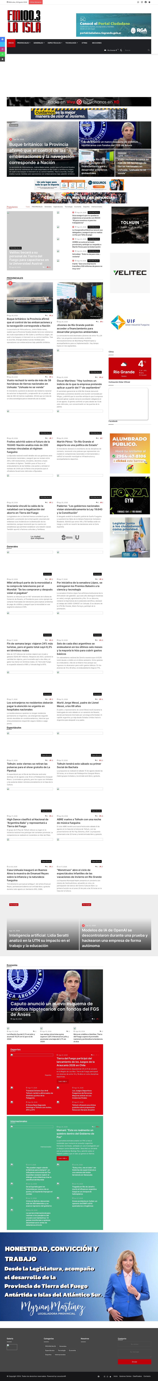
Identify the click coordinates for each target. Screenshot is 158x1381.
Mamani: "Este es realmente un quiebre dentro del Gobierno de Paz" (75, 1134)
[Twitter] (2, 44)
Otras (84, 43)
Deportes (86, 207)
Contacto (122, 1338)
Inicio (11, 43)
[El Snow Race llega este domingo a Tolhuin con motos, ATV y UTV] (12, 1102)
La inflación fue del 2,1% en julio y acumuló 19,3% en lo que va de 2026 (21, 1036)
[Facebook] (2, 39)
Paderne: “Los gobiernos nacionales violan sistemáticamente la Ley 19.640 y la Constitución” (79, 509)
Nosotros (85, 1338)
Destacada (14, 125)
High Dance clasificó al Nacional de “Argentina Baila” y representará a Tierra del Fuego (27, 823)
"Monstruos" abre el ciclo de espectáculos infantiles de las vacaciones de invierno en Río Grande (79, 873)
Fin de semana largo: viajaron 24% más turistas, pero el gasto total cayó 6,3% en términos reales (30, 647)
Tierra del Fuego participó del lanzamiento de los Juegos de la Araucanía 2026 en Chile (76, 1062)
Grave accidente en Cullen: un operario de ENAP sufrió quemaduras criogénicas (84, 1203)
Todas (28, 207)
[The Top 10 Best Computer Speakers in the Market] (58, 212)
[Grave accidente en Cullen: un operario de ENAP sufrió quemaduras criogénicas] (58, 1198)
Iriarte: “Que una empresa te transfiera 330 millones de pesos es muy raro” (87, 266)
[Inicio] (24, 21)
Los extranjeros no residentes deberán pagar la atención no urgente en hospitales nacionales (30, 706)
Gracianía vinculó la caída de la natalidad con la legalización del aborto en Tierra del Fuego (26, 509)
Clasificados (137, 1376)
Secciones (96, 43)
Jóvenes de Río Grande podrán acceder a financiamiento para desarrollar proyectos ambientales (95, 166)
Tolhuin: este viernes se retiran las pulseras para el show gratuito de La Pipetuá (28, 767)
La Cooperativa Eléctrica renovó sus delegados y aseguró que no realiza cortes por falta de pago (87, 232)
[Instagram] (2, 49)
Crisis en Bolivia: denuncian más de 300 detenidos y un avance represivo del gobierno (39, 1203)
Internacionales (96, 207)
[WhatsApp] (2, 54)
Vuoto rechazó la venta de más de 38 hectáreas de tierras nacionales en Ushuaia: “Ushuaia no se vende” (133, 166)
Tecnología (70, 43)
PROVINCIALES (23, 43)
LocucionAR (61, 1376)
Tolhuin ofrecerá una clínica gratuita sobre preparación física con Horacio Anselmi (84, 1107)
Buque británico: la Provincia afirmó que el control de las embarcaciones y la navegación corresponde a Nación (29, 322)
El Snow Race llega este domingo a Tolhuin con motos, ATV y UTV (39, 1107)
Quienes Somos (125, 1376)
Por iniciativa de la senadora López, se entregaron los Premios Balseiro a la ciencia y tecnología (79, 586)
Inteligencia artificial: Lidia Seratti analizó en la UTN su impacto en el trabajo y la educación (39, 940)
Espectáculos (54, 43)
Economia (77, 207)
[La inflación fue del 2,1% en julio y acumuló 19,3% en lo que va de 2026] (8, 1028)
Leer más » (63, 1081)
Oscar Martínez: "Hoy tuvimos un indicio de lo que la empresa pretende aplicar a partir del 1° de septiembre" (79, 384)
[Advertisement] (79, 75)
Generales (38, 43)
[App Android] (2, 59)
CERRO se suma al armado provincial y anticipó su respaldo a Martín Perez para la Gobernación (86, 244)
